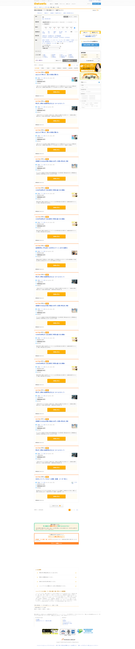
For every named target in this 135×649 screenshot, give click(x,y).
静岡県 (44, 609)
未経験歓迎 (71, 57)
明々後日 (61, 31)
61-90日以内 (67, 37)
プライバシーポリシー (67, 622)
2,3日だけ (51, 36)
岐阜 (50, 18)
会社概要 (37, 619)
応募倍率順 (76, 68)
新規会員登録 (88, 36)
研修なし (53, 55)
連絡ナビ (51, 3)
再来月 (60, 32)
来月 (54, 32)
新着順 (42, 68)
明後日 (55, 31)
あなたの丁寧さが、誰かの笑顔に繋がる (47, 74)
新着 (44, 54)
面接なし (45, 55)
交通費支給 (63, 57)
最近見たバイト (95, 32)
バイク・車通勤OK (85, 104)
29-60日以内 (61, 37)
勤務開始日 (59, 68)
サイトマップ (65, 624)
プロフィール (62, 3)
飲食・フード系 (41, 78)
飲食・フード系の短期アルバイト (90, 614)
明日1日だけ (39, 13)
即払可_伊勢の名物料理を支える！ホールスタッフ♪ (50, 103)
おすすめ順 (37, 68)
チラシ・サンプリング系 (60, 40)
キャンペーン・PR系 (55, 41)
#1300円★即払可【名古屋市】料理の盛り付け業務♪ (50, 190)
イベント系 (52, 40)
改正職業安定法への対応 (67, 623)
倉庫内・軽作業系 (45, 40)
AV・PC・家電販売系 (46, 43)
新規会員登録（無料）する (90, 44)
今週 (66, 31)
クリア (76, 31)
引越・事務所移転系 (46, 41)
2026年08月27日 (85, 98)
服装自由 (91, 104)
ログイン (89, 3)
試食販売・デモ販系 (70, 40)
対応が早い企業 (64, 55)
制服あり (83, 107)
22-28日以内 (55, 37)
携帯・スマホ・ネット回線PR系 (66, 41)
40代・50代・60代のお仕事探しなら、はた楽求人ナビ (66, 645)
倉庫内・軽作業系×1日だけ (68, 13)
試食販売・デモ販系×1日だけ (55, 13)
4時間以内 (54, 57)
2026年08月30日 (92, 98)
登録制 (70, 54)
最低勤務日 (65, 68)
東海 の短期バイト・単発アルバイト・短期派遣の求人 (43, 614)
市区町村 (75, 16)
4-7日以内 (58, 36)
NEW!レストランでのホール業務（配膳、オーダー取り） (52, 479)
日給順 (54, 68)
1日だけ (44, 36)
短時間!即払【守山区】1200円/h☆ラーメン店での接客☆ (52, 248)
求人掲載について (92, 0)
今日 (43, 31)
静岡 (47, 18)
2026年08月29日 (92, 95)
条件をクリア (58, 60)
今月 (49, 32)
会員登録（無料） (96, 3)
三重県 (48, 609)
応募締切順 (70, 68)
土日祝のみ (46, 57)
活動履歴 (56, 3)
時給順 (48, 68)
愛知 (43, 18)
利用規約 (64, 620)
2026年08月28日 (85, 95)
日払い (62, 54)
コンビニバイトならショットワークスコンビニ (45, 645)
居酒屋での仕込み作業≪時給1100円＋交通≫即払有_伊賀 (52, 161)
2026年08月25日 (85, 97)
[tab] (85, 32)
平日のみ (71, 55)
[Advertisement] (56, 517)
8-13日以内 (44, 37)
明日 (49, 31)
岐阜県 (39, 609)
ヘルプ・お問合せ (98, 0)
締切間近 (53, 54)
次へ (77, 65)
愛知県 (35, 609)
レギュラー (74, 3)
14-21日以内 (50, 37)
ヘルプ (64, 619)
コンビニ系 (54, 43)
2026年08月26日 (92, 97)
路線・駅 (70, 16)
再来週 (43, 32)
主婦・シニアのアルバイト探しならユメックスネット (88, 645)
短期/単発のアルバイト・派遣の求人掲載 (43, 620)
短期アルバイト (54, 615)
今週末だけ (46, 13)
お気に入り (68, 3)
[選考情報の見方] (90, 61)
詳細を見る (56, 92)
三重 (45, 18)
